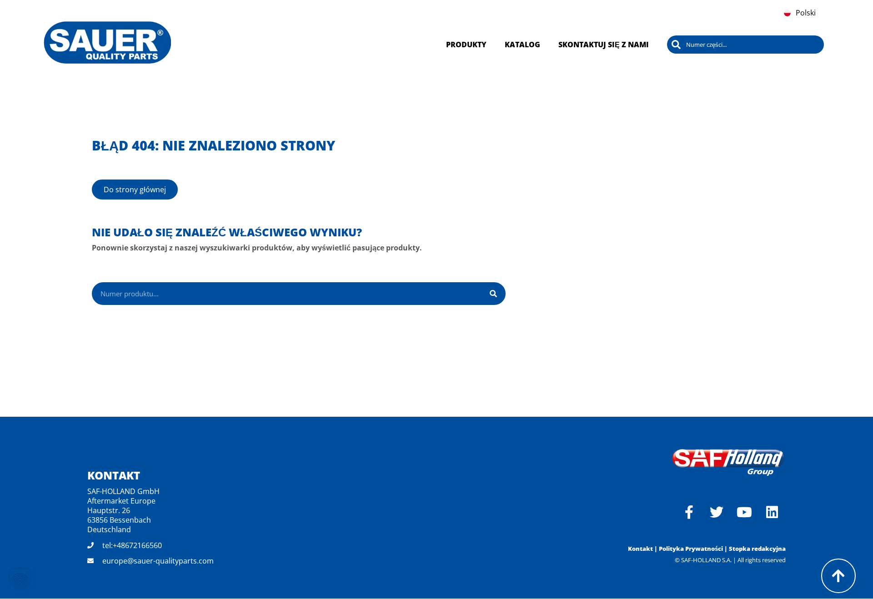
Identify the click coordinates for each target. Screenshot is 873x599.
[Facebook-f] (688, 512)
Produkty (466, 45)
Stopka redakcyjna (757, 548)
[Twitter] (716, 512)
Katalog (522, 45)
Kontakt (640, 548)
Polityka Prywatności (691, 548)
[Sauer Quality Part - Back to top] (838, 576)
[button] (20, 579)
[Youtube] (744, 512)
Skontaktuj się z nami (603, 45)
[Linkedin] (772, 512)
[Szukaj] (493, 293)
